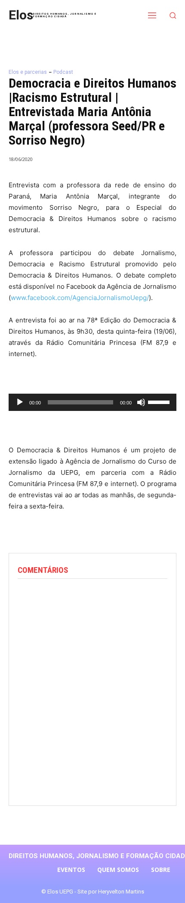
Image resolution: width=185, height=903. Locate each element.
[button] (173, 15)
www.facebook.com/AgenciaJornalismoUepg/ (80, 298)
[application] (92, 402)
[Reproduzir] (19, 402)
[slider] (160, 401)
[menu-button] (152, 15)
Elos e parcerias (28, 72)
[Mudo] (141, 402)
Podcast (63, 72)
